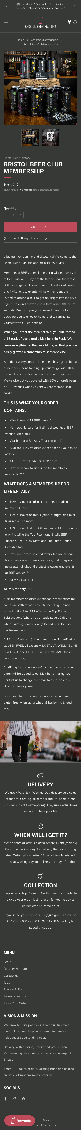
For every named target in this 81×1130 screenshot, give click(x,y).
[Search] (75, 22)
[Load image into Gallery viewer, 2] (50, 137)
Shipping (27, 189)
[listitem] (40, 6)
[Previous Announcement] (6, 6)
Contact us (11, 680)
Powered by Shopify (41, 1119)
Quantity (10, 208)
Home (20, 39)
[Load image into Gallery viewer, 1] (30, 137)
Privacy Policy (13, 989)
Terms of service (15, 996)
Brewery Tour (38, 441)
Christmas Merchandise (44, 39)
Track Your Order (15, 1003)
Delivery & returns (16, 969)
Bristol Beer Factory (17, 158)
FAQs (7, 962)
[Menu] (6, 22)
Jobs (7, 982)
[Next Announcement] (74, 6)
